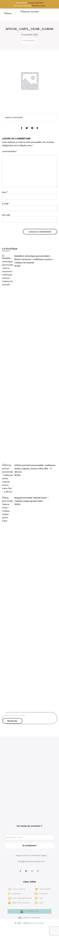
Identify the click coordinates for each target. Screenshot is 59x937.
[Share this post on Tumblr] (37, 125)
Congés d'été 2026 (35, 3)
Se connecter (31, 911)
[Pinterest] (38, 869)
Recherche (12, 721)
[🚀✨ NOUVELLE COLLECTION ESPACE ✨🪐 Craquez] (43, 757)
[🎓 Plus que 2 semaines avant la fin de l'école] (43, 779)
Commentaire (9, 151)
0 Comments (28, 40)
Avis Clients (18, 889)
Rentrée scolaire (38, 6)
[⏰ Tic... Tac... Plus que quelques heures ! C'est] (15, 779)
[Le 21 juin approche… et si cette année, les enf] (15, 802)
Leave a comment (14, 117)
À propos (16, 894)
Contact (43, 894)
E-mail (6, 203)
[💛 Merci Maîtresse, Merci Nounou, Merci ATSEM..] (43, 802)
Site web (6, 215)
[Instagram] (32, 869)
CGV (41, 903)
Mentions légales (21, 903)
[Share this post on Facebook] (21, 125)
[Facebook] (21, 869)
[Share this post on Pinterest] (32, 125)
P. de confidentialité (22, 898)
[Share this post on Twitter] (27, 125)
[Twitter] (26, 869)
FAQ (41, 898)
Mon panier (45, 889)
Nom (5, 192)
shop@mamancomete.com (31, 861)
